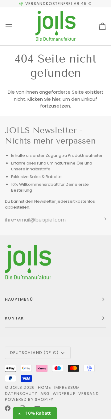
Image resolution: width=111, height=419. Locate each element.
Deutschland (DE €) (34, 353)
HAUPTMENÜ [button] (19, 299)
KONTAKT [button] (16, 318)
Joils (16, 387)
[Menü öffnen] (14, 26)
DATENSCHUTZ (21, 394)
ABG (45, 394)
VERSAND (88, 394)
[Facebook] (7, 408)
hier (56, 99)
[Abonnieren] (101, 219)
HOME (44, 387)
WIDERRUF (64, 394)
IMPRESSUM (67, 387)
